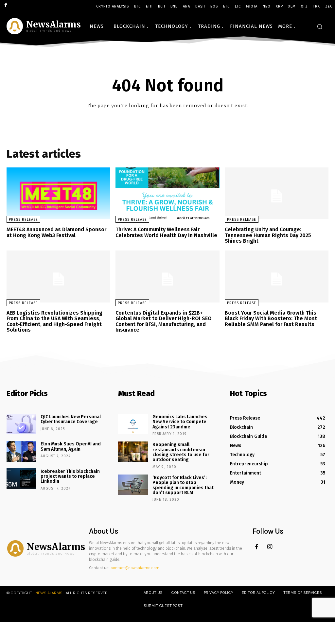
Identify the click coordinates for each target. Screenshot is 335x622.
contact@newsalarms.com (135, 567)
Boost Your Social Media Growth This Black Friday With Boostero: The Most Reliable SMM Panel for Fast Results (271, 318)
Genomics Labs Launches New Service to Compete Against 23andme (179, 422)
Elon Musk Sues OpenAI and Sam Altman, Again (71, 446)
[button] (319, 26)
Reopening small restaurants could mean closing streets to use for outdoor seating (180, 452)
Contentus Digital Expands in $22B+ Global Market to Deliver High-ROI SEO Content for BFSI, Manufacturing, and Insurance (163, 321)
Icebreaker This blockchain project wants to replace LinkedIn (70, 476)
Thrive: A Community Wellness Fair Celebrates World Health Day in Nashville (166, 232)
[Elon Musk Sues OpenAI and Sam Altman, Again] (21, 451)
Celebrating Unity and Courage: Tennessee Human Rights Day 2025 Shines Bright (268, 235)
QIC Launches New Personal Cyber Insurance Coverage (71, 419)
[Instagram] (269, 547)
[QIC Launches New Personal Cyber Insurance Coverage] (21, 424)
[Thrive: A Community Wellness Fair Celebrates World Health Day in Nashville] (167, 193)
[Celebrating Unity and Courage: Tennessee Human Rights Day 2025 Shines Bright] (276, 193)
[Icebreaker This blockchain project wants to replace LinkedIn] (21, 478)
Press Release (23, 219)
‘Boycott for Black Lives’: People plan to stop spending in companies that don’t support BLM (183, 485)
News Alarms (48, 592)
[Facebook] (256, 547)
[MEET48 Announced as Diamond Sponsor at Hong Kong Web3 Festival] (58, 193)
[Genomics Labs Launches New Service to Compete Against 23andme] (133, 424)
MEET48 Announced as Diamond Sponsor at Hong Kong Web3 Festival (56, 232)
